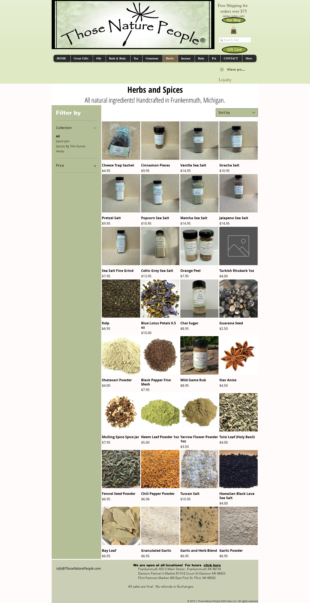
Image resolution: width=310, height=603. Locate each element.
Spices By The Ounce (70, 146)
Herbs (60, 151)
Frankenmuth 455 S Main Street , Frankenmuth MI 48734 (175, 569)
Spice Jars (63, 141)
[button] (234, 30)
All (58, 136)
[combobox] (237, 112)
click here (212, 565)
